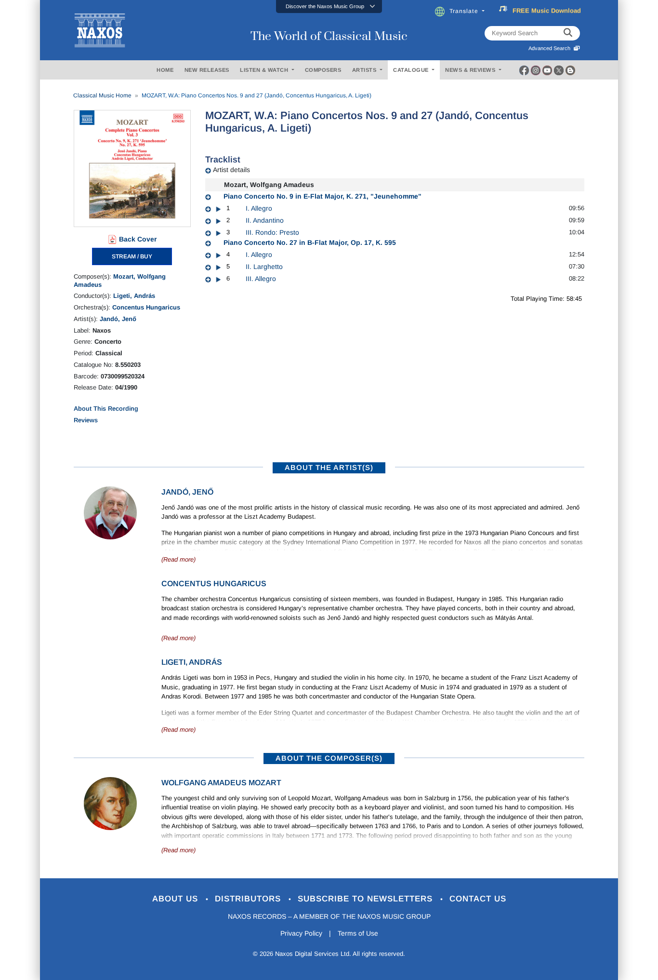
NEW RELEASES (206, 70)
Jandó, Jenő (118, 318)
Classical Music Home (102, 95)
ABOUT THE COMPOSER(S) (329, 758)
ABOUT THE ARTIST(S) (329, 467)
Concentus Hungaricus (146, 307)
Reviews (86, 420)
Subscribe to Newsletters (366, 898)
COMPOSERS (323, 70)
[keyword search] (568, 33)
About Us (176, 898)
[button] (329, 6)
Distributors (249, 898)
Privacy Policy (301, 933)
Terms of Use (358, 933)
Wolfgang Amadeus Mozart (221, 783)
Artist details (231, 170)
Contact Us (477, 898)
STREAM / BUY (132, 256)
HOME (165, 70)
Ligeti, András (134, 295)
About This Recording (106, 408)
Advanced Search (550, 48)
